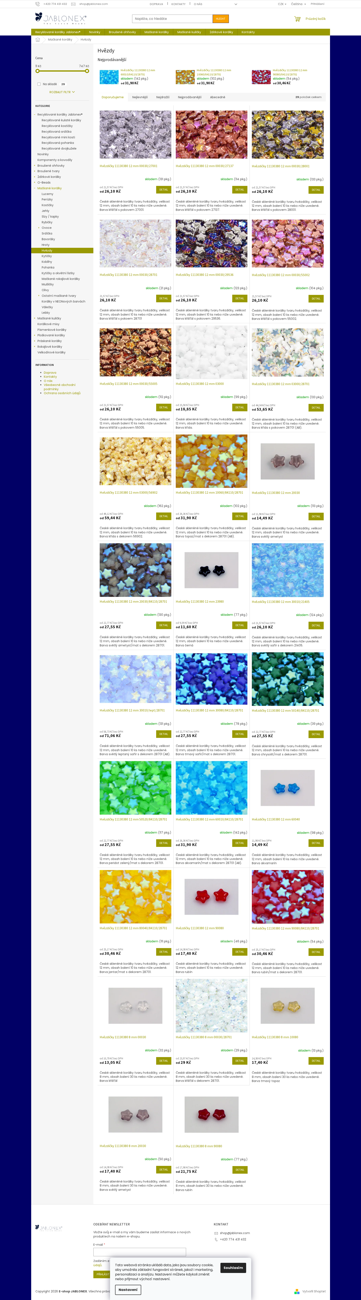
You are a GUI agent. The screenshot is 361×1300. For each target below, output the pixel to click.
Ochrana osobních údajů (62, 393)
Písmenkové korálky (52, 330)
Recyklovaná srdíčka (56, 131)
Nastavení (128, 1289)
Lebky (46, 313)
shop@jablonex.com (235, 1233)
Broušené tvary (49, 171)
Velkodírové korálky (52, 352)
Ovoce (47, 228)
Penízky (47, 199)
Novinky (43, 154)
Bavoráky (48, 239)
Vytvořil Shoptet (314, 1291)
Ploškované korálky (51, 335)
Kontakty (178, 4)
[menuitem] (58, 32)
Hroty (46, 245)
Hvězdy (47, 250)
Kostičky (48, 205)
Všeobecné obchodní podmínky (59, 387)
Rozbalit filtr (60, 92)
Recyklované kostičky (57, 126)
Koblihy (47, 262)
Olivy (45, 290)
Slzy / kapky (50, 216)
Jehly (45, 211)
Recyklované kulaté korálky (61, 120)
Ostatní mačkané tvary (59, 296)
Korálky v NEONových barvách (63, 301)
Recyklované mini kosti (58, 137)
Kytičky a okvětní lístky (58, 273)
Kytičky (47, 256)
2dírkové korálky (49, 177)
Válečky (47, 307)
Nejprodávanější (189, 97)
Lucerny (47, 194)
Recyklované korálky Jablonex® (60, 114)
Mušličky (48, 284)
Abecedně (217, 97)
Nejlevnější (140, 97)
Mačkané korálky (50, 188)
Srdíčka (47, 233)
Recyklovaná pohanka (58, 143)
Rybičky (47, 222)
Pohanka (48, 267)
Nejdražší (162, 97)
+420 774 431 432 (233, 1239)
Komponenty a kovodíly (55, 160)
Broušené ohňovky (51, 166)
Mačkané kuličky (49, 318)
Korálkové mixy (48, 324)
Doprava (156, 4)
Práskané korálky (50, 341)
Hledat (220, 19)
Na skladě (54, 84)
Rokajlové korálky (50, 347)
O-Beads (44, 182)
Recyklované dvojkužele (59, 148)
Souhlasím (233, 1267)
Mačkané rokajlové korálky (61, 279)
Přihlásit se (105, 1274)
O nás (198, 4)
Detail (164, 190)
